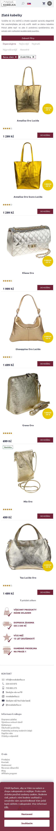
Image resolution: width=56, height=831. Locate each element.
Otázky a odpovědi (9, 736)
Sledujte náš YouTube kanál (18, 700)
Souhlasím (27, 823)
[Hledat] (21, 3)
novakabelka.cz (12, 696)
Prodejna (5, 759)
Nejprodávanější (10, 49)
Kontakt (5, 762)
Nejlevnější (24, 43)
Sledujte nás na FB (14, 692)
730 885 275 (11, 688)
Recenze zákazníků (10, 767)
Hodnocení (6, 765)
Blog (3, 770)
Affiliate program (9, 773)
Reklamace (6, 725)
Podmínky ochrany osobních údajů (16, 730)
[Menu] (49, 4)
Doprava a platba (9, 719)
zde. (6, 806)
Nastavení (26, 814)
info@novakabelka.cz (15, 679)
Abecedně (24, 49)
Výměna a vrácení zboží (12, 722)
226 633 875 (11, 683)
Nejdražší (36, 43)
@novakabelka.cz (13, 704)
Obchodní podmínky (10, 727)
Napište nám (7, 733)
